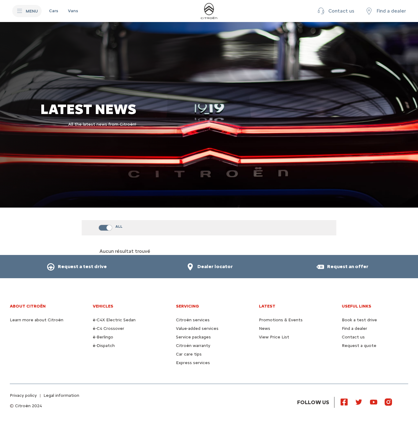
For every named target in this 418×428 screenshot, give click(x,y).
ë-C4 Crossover (108, 328)
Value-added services (197, 328)
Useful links (356, 306)
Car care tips (189, 354)
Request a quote (359, 345)
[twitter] (359, 402)
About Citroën (28, 306)
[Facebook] (344, 402)
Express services (193, 362)
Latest (267, 306)
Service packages (193, 337)
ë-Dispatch (104, 345)
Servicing (187, 306)
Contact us (353, 337)
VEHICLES (103, 306)
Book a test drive (359, 320)
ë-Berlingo (103, 337)
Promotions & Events (281, 320)
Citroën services (193, 320)
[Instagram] (388, 402)
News (264, 328)
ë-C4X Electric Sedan (114, 320)
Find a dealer (354, 328)
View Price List (274, 337)
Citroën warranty (193, 345)
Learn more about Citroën (36, 320)
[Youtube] (374, 402)
